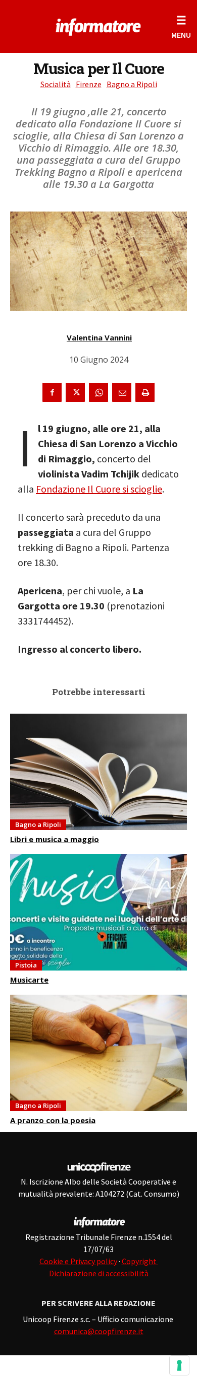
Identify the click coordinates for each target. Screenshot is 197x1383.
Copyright (140, 1261)
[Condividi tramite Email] (122, 392)
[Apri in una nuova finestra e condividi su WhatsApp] (98, 392)
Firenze (89, 84)
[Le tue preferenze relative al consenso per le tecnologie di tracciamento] (179, 1365)
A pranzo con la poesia (52, 1120)
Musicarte (29, 980)
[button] (181, 26)
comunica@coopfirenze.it (98, 1331)
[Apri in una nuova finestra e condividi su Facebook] (52, 392)
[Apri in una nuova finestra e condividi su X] (75, 392)
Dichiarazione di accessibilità (99, 1273)
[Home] (99, 25)
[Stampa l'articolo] (145, 392)
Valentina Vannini (99, 337)
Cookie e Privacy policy (78, 1261)
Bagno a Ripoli (132, 84)
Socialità (55, 84)
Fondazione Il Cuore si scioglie (99, 488)
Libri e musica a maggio (54, 839)
